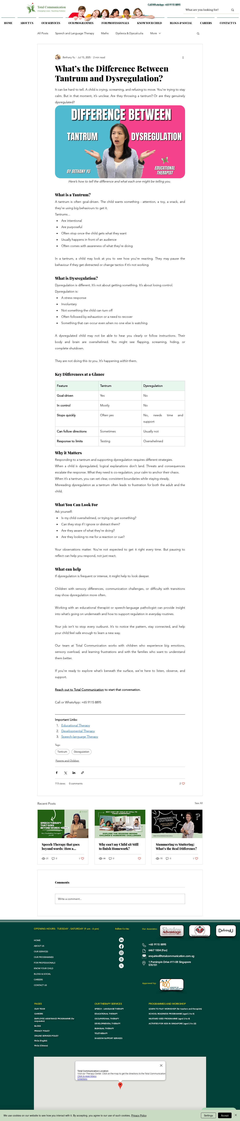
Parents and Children (67, 760)
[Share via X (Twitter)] (65, 772)
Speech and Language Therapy (74, 33)
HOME (37, 940)
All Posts (42, 33)
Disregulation (81, 751)
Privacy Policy (139, 1115)
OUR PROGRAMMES (44, 957)
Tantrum (62, 751)
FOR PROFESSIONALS (44, 962)
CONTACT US (40, 985)
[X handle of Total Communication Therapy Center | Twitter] (121, 965)
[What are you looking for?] (232, 10)
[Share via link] (82, 772)
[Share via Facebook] (56, 772)
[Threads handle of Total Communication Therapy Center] (121, 959)
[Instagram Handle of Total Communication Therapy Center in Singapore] (121, 952)
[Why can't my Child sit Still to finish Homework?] (120, 824)
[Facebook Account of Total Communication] (121, 946)
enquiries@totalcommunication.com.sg (171, 956)
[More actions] (183, 57)
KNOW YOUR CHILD (43, 968)
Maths (105, 33)
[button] (50, 21)
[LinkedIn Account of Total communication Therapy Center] (121, 939)
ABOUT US (39, 946)
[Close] (236, 1115)
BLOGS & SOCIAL (42, 974)
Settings (208, 1115)
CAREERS (38, 979)
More (153, 33)
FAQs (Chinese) (41, 1045)
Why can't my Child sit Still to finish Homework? (118, 846)
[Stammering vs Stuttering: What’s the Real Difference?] (177, 824)
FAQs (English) (40, 1040)
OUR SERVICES (41, 951)
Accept (225, 1115)
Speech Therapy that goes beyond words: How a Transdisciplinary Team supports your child (61, 846)
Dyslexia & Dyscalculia (129, 33)
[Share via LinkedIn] (74, 772)
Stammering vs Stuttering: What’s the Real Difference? (176, 846)
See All (199, 803)
